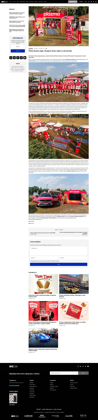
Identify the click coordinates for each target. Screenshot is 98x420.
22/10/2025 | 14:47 (32, 325)
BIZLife (37, 48)
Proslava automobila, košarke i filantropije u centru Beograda (72, 295)
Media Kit (52, 384)
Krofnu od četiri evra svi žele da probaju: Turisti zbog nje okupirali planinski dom (17, 26)
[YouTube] (24, 57)
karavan (61, 229)
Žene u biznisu (32, 384)
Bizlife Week (32, 397)
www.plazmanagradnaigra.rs (35, 219)
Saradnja (51, 382)
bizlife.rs (54, 412)
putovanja (22, 69)
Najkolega (31, 382)
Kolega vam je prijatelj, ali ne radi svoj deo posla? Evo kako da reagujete (16, 13)
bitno (17, 66)
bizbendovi (21, 66)
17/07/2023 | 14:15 (42, 48)
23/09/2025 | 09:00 (62, 298)
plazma (56, 229)
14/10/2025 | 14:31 (62, 325)
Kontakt (71, 384)
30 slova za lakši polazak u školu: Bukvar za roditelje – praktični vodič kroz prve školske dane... (73, 322)
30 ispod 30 (14, 66)
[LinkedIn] (14, 57)
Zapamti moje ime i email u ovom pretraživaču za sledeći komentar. (45, 261)
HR (18, 67)
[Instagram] (10, 57)
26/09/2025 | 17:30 (32, 352)
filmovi (16, 67)
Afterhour (31, 48)
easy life (12, 67)
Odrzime (12, 69)
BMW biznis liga (33, 395)
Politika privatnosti (73, 388)
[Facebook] (17, 57)
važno (13, 70)
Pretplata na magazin (54, 386)
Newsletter (52, 388)
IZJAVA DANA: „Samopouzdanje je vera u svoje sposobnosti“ (17, 17)
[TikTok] (21, 57)
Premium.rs (41, 412)
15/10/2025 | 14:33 (32, 298)
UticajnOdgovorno (33, 386)
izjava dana (22, 67)
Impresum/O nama (74, 382)
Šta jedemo (32, 388)
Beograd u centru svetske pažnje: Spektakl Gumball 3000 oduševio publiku (43, 349)
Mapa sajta (72, 386)
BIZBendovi (32, 393)
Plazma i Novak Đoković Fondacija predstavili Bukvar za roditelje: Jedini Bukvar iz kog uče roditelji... (42, 322)
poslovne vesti (17, 69)
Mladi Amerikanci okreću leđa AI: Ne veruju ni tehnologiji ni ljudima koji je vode (16, 30)
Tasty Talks (32, 391)
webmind (21, 70)
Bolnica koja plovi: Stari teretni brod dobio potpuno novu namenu (16, 21)
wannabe (17, 70)
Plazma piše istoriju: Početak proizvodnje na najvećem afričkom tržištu (42, 295)
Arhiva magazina (53, 389)
